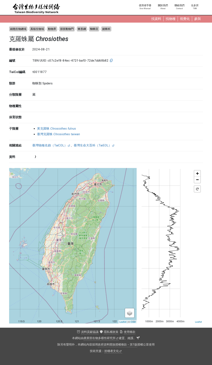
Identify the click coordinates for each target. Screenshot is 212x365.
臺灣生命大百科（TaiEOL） (93, 145)
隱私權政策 (111, 332)
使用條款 (129, 332)
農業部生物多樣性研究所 (100, 338)
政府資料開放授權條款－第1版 (117, 344)
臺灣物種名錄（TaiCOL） (49, 145)
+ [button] (197, 173)
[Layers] (129, 313)
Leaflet (122, 321)
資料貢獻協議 (90, 332)
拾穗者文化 (111, 351)
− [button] (197, 179)
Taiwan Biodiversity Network (36, 8)
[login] (138, 338)
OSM (133, 321)
